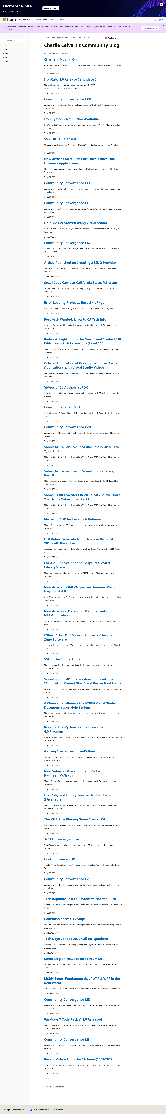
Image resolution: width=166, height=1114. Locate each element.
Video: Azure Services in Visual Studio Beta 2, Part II (79, 473)
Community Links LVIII (62, 407)
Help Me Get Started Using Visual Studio (75, 223)
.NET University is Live (61, 839)
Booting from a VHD (59, 859)
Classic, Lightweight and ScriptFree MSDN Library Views (77, 565)
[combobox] (15, 40)
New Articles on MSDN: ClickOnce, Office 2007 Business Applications (80, 161)
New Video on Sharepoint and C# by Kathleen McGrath (72, 773)
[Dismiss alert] (161, 4)
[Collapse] (28, 36)
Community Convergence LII (66, 1039)
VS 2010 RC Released (60, 139)
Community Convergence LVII (67, 427)
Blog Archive (56, 38)
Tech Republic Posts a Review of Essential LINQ (81, 899)
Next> (46, 1078)
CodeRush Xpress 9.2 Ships (65, 919)
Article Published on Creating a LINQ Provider (80, 262)
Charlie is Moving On (60, 59)
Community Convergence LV (66, 879)
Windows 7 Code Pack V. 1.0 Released (73, 1019)
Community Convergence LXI (67, 183)
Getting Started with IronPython (69, 751)
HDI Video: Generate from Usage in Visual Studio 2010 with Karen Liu (82, 541)
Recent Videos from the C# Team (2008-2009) (78, 1059)
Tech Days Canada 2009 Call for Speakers (76, 939)
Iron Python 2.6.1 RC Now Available (71, 119)
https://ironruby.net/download (57, 88)
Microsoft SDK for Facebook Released (73, 519)
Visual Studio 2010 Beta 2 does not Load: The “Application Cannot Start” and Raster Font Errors (83, 681)
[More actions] (120, 38)
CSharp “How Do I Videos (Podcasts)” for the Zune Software (78, 637)
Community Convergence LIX (67, 243)
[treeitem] (15, 45)
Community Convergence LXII (67, 99)
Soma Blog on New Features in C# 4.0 (73, 959)
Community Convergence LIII (67, 999)
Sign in (160, 20)
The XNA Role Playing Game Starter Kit (74, 819)
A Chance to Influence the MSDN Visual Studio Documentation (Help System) (80, 705)
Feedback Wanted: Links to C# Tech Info (75, 319)
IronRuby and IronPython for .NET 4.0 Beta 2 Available (77, 797)
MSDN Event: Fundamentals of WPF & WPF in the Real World (82, 980)
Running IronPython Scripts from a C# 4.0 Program (73, 729)
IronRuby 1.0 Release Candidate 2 (70, 79)
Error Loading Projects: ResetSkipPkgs (74, 302)
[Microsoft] (4, 19)
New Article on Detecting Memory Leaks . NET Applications (76, 613)
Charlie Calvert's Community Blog (76, 38)
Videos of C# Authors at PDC (66, 387)
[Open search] (155, 20)
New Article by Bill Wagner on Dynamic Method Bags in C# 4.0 (81, 589)
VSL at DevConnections (62, 659)
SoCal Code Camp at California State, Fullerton (80, 282)
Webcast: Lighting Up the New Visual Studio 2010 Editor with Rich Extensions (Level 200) (82, 341)
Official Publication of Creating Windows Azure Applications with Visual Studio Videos (81, 365)
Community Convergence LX (66, 203)
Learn (47, 38)
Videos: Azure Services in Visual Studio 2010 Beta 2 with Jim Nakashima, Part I (82, 497)
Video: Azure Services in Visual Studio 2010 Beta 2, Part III (81, 449)
